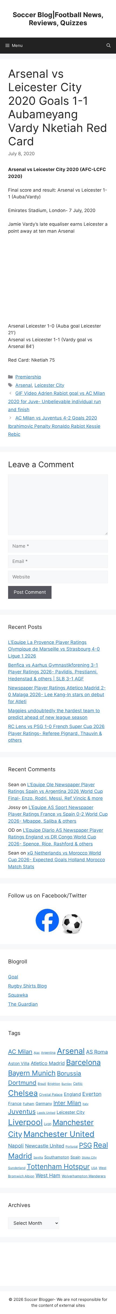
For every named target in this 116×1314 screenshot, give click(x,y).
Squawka (18, 995)
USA (94, 1168)
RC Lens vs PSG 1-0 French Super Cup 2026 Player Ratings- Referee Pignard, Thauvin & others (56, 733)
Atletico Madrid (48, 1063)
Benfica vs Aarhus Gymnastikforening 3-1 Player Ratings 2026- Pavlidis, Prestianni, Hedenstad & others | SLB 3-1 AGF (53, 671)
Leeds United (46, 1113)
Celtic (78, 1083)
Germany (44, 1103)
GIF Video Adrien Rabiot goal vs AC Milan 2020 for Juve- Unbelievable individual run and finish (56, 401)
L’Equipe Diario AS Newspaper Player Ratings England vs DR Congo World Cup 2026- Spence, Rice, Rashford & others (55, 837)
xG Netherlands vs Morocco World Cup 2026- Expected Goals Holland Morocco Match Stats (56, 859)
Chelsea (23, 1093)
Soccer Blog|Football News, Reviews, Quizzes (58, 19)
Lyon (47, 1124)
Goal (13, 976)
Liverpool (25, 1122)
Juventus (22, 1111)
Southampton (56, 1157)
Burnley (67, 1084)
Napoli (16, 1146)
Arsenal (23, 385)
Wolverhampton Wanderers (84, 1176)
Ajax (37, 1053)
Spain (75, 1157)
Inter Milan (67, 1103)
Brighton (53, 1084)
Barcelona (83, 1062)
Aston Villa (18, 1063)
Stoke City (89, 1157)
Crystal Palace (51, 1094)
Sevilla (38, 1157)
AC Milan (20, 1051)
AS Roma (97, 1052)
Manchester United (58, 1134)
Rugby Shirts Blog (27, 986)
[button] (108, 46)
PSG (85, 1145)
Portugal (72, 1146)
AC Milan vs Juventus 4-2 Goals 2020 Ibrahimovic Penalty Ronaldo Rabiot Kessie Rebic (54, 426)
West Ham (48, 1175)
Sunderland (16, 1168)
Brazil (42, 1084)
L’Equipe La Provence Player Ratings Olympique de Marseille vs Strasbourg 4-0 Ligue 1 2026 (54, 649)
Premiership (28, 377)
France (15, 1103)
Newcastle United (44, 1146)
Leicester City (49, 385)
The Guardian (23, 1004)
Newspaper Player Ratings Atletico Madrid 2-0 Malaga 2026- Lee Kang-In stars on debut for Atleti (57, 694)
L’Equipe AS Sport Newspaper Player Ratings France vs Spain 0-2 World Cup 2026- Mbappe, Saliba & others (58, 814)
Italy (85, 1104)
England (72, 1094)
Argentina (48, 1053)
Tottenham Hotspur (58, 1166)
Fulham (28, 1104)
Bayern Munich (32, 1073)
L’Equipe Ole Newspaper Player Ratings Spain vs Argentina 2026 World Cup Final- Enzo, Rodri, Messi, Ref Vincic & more (55, 791)
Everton (91, 1094)
